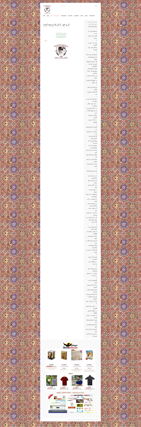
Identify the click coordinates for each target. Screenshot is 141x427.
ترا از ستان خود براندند (91, 294)
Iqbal (48, 15)
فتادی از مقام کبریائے (92, 68)
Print (67, 26)
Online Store (92, 15)
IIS (51, 15)
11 (96, 266)
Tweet (44, 40)
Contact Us (95, 5)
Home (44, 15)
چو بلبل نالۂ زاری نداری (91, 54)
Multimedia (76, 15)
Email (69, 26)
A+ (76, 20)
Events (81, 15)
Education (70, 15)
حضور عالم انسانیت (92, 26)
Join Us (86, 15)
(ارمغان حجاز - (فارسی (57, 26)
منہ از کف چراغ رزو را (92, 108)
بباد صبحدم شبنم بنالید (92, 171)
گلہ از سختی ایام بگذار (91, 61)
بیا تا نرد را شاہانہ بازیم (91, 301)
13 (96, 303)
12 (96, 278)
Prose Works (63, 15)
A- (78, 20)
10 (96, 254)
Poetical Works (56, 15)
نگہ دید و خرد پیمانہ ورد (91, 217)
